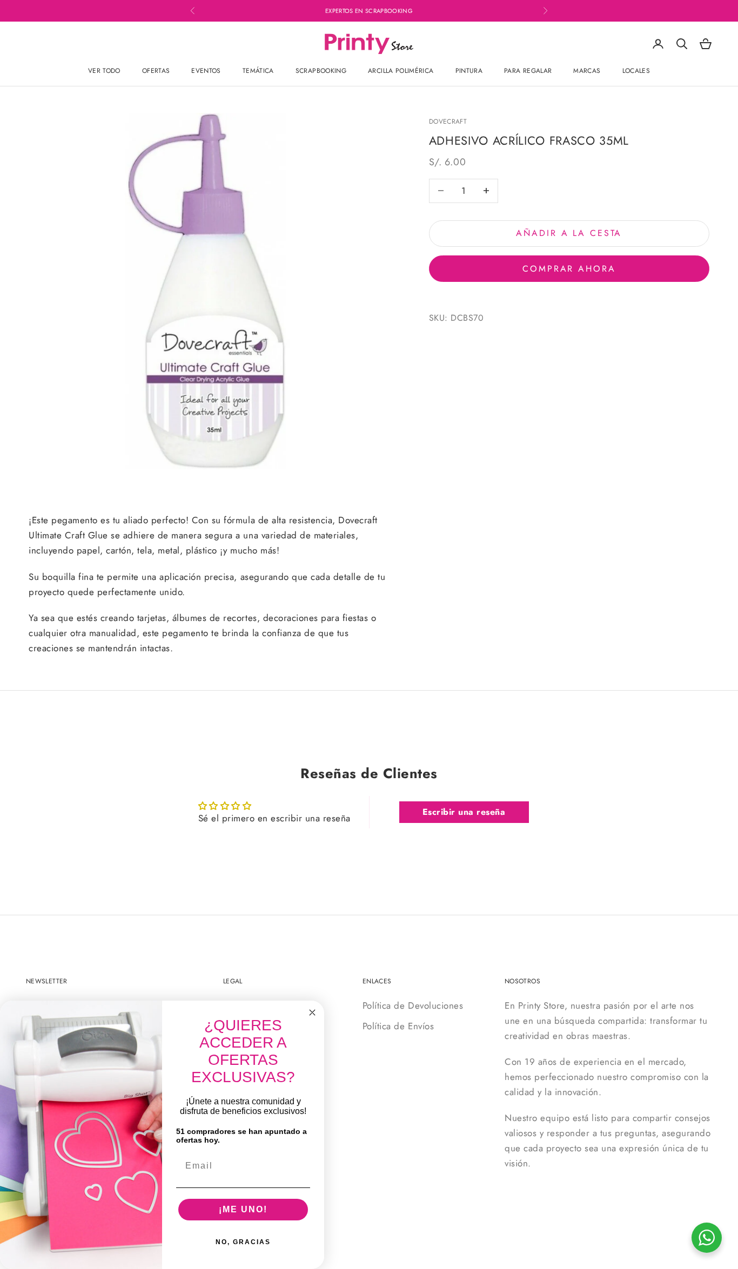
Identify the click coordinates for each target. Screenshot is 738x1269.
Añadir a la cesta (569, 233)
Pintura (469, 71)
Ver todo (104, 71)
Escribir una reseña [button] (464, 812)
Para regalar (528, 71)
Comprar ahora (568, 268)
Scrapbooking (321, 71)
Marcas (586, 71)
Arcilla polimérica (400, 71)
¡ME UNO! (243, 1209)
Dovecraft (448, 121)
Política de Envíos (398, 1026)
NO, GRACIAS (243, 1242)
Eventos (206, 71)
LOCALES (636, 71)
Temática (258, 71)
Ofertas (156, 71)
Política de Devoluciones (413, 1005)
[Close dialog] (312, 1012)
